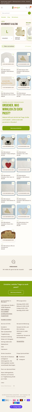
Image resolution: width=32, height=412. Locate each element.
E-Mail (2, 382)
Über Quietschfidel (6, 331)
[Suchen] (29, 13)
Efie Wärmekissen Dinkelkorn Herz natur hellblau (22, 152)
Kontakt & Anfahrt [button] (6, 319)
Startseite (3, 17)
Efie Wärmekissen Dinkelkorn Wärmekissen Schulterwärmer (7, 70)
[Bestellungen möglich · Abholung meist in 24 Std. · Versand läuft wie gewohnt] (16, 2)
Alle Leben (28, 22)
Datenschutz (4, 344)
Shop (8, 17)
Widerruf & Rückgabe (7, 339)
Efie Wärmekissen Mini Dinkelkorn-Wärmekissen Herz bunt (23, 70)
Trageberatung (5, 334)
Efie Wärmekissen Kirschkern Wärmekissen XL (24, 199)
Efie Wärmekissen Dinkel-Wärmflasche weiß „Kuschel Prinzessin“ (8, 94)
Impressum (4, 349)
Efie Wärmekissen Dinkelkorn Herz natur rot (7, 176)
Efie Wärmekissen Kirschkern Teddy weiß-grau (24, 93)
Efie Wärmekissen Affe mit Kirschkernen (8, 246)
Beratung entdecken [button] (16, 292)
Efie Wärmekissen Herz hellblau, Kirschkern (23, 223)
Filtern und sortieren (9, 46)
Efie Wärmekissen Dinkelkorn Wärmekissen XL (8, 199)
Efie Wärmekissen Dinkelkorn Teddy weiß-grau (8, 152)
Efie (2, 68)
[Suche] (26, 7)
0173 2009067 (5, 311)
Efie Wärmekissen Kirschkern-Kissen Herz (7, 223)
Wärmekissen (15, 17)
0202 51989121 (5, 309)
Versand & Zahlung (6, 336)
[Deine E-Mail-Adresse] (13, 386)
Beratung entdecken (16, 128)
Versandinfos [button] (20, 341)
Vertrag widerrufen (6, 342)
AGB (2, 347)
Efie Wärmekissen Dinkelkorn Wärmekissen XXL (23, 176)
